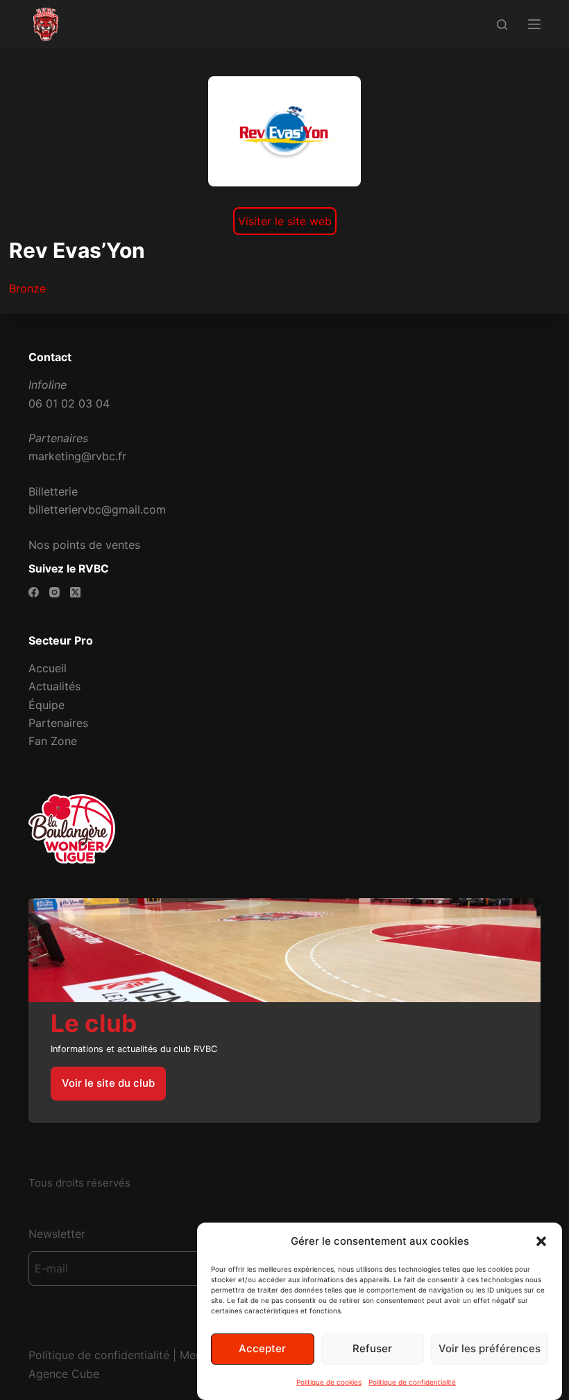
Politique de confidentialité (412, 1382)
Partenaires (58, 723)
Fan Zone (52, 741)
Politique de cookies (329, 1382)
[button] (541, 1241)
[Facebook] (33, 592)
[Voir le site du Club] (284, 1010)
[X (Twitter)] (75, 592)
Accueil (47, 668)
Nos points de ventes (84, 545)
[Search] (502, 24)
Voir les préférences (490, 1348)
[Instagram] (54, 592)
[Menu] (534, 24)
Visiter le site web (285, 221)
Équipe (46, 705)
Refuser (372, 1348)
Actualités (54, 686)
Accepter (262, 1348)
